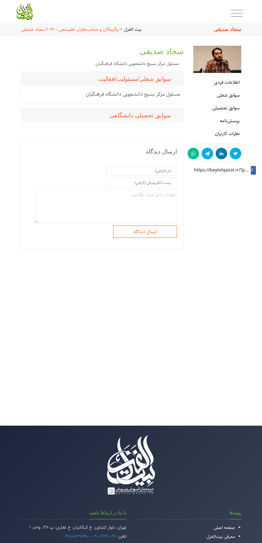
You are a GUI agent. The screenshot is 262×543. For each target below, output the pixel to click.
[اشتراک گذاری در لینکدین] (221, 153)
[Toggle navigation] (237, 14)
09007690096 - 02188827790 (90, 536)
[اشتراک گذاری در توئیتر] (235, 153)
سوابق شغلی (228, 95)
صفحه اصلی (224, 527)
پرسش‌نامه (230, 120)
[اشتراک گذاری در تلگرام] (207, 153)
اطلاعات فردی (227, 82)
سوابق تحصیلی (226, 108)
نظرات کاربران (227, 133)
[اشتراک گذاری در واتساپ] (193, 153)
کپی (252, 170)
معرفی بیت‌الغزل (220, 536)
